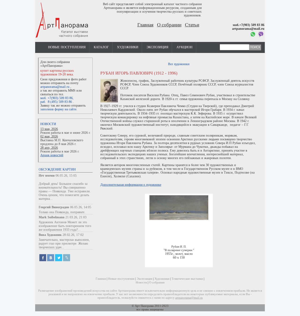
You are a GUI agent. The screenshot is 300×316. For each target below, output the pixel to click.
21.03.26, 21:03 (75, 217)
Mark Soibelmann (51, 217)
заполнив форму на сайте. (58, 109)
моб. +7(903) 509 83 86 (56, 98)
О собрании (169, 25)
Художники (127, 47)
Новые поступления (67, 47)
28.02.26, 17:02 (73, 235)
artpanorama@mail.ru (54, 87)
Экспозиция (157, 47)
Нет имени (47, 175)
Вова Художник (50, 235)
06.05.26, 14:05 (80, 207)
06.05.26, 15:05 (66, 175)
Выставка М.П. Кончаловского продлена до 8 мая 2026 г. (61, 142)
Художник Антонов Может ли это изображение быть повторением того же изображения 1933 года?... (65, 225)
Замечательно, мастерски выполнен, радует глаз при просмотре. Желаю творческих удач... (64, 243)
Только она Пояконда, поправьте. (62, 212)
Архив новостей (51, 155)
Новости (48, 124)
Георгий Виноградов (54, 207)
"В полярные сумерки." (179, 250)
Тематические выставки (187, 278)
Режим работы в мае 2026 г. (59, 151)
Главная (145, 25)
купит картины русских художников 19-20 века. (57, 72)
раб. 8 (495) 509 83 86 (56, 102)
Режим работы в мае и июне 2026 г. (65, 132)
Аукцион (184, 47)
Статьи (192, 25)
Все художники (179, 64)
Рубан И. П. (178, 246)
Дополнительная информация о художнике (130, 184)
